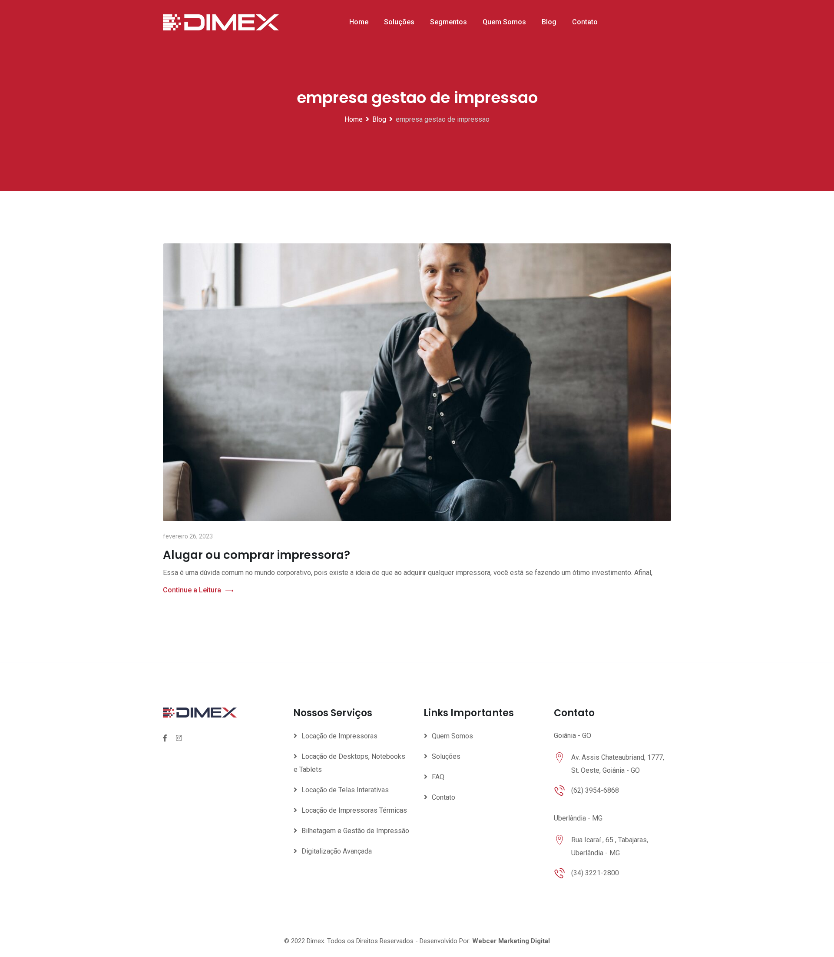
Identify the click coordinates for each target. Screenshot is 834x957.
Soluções (399, 22)
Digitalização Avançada (336, 851)
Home (358, 22)
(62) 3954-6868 (595, 790)
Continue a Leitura (192, 590)
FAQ (438, 777)
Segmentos (448, 22)
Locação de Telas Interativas (345, 790)
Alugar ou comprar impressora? (256, 555)
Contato (585, 22)
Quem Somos (504, 22)
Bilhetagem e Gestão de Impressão (355, 831)
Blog (549, 22)
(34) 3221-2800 (595, 873)
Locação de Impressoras (339, 736)
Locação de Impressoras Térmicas (354, 810)
